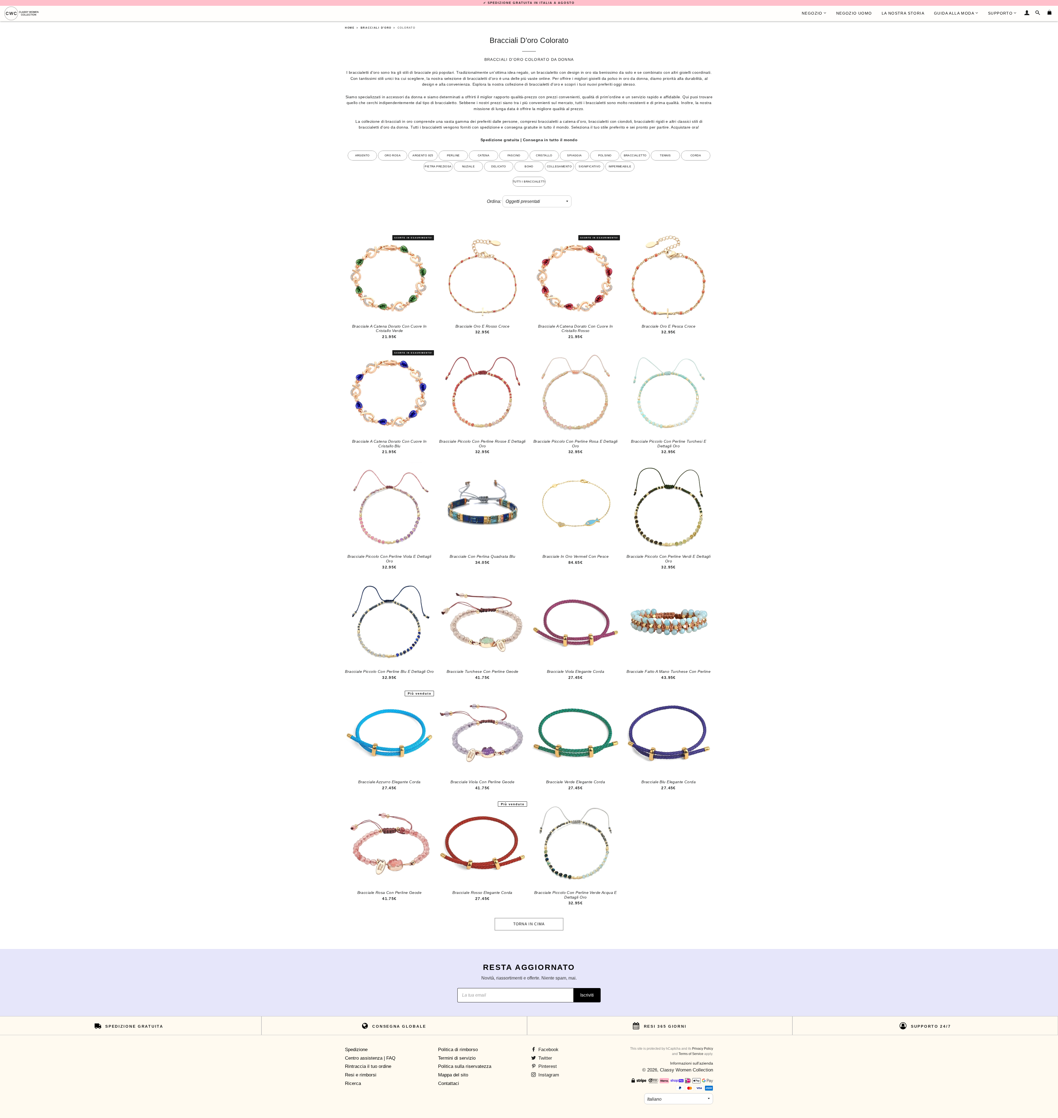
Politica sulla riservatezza (464, 1066)
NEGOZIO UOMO (854, 13)
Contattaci (448, 1083)
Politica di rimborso (458, 1049)
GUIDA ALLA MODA (954, 13)
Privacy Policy (702, 1049)
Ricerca (353, 1083)
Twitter (544, 1058)
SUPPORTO (1000, 13)
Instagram (548, 1075)
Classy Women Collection (686, 1070)
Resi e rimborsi (360, 1075)
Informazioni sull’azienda (691, 1063)
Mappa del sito (453, 1075)
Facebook (547, 1049)
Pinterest (547, 1066)
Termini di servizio (457, 1058)
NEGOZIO (812, 13)
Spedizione (356, 1049)
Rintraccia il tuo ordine (368, 1066)
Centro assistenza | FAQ (370, 1058)
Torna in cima (529, 924)
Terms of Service (691, 1054)
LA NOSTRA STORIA (903, 13)
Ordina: (494, 201)
